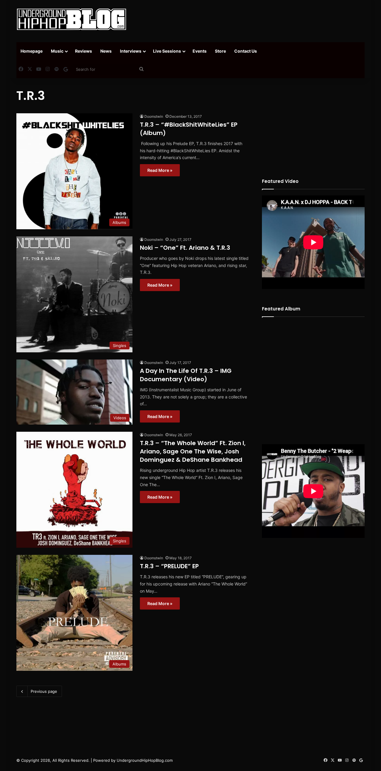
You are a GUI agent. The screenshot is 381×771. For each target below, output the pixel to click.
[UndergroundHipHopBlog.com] (71, 19)
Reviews (83, 51)
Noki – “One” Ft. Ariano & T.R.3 (185, 248)
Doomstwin (153, 116)
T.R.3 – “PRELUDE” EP (169, 566)
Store (220, 51)
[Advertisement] (250, 19)
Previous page (44, 691)
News (106, 51)
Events (200, 51)
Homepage (32, 51)
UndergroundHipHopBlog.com (145, 760)
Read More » (159, 170)
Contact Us (245, 51)
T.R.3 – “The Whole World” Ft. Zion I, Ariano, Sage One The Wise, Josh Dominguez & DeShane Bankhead (193, 451)
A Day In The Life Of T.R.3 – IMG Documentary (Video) (186, 375)
